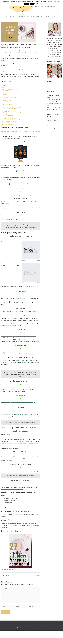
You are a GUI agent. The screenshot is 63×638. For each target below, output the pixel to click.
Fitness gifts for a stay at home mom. (10, 97)
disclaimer (28, 52)
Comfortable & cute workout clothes (11, 98)
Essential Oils (7, 103)
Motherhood (39, 16)
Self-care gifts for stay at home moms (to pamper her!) (14, 101)
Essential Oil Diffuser (8, 104)
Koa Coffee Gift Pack (8, 90)
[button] (58, 16)
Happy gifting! (6, 122)
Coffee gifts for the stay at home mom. (11, 89)
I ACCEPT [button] (26, 3)
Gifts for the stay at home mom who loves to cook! (13, 112)
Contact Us (17, 624)
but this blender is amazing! (29, 439)
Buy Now (3, 242)
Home (5, 16)
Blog (13, 624)
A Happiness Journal (8, 105)
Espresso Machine (8, 92)
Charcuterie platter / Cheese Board (11, 116)
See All (18, 242)
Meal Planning (30, 16)
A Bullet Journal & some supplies (11, 108)
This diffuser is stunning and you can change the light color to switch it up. (18, 336)
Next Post (37, 575)
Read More (36, 3)
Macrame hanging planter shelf (10, 118)
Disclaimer (38, 624)
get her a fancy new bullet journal (25, 388)
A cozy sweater (7, 109)
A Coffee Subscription (9, 94)
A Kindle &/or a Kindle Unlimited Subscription (13, 107)
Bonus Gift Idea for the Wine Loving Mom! (11, 121)
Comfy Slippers (7, 111)
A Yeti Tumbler (7, 93)
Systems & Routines (20, 16)
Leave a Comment (5, 47)
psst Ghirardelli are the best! (11, 225)
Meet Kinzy (53, 16)
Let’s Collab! (24, 624)
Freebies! (47, 16)
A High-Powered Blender (9, 114)
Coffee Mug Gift (8, 96)
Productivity (11, 16)
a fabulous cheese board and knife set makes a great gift (25, 471)
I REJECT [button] (32, 3)
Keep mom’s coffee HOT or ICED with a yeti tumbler (13, 195)
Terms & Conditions (46, 624)
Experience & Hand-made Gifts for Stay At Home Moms (14, 119)
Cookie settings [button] (57, 1)
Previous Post (5, 575)
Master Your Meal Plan (9, 115)
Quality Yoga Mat (8, 100)
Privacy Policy (31, 624)
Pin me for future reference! (8, 124)
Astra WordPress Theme (43, 627)
